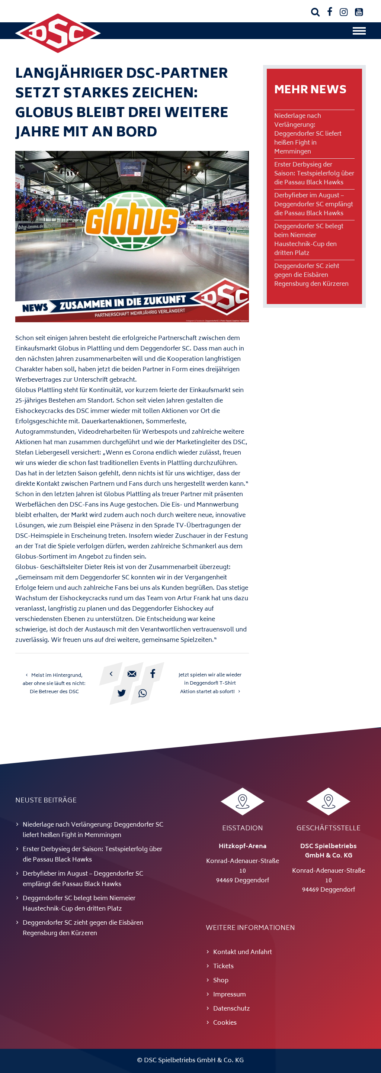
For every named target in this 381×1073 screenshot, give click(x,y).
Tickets (223, 967)
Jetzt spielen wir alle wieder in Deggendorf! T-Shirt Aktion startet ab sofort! (210, 683)
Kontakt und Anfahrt (242, 952)
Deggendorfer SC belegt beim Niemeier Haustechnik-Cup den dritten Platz (308, 240)
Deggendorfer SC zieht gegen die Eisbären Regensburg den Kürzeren (311, 275)
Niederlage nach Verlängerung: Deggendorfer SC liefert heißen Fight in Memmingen (308, 134)
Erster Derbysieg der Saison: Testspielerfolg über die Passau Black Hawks (314, 174)
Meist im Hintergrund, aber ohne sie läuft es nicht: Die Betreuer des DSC (54, 684)
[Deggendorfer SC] (58, 54)
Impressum (229, 995)
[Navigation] (359, 32)
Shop (220, 981)
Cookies (225, 1023)
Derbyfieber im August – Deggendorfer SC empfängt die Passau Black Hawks (313, 205)
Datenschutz (231, 1009)
